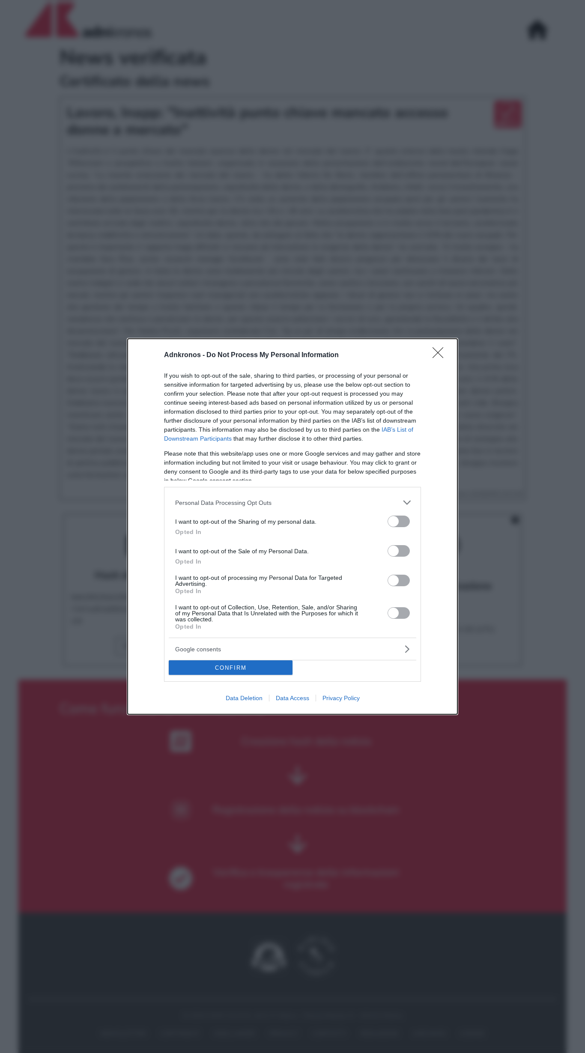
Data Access (292, 698)
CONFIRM (231, 668)
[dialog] (292, 526)
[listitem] (292, 502)
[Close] (441, 355)
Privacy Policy (341, 698)
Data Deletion (244, 698)
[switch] (399, 521)
